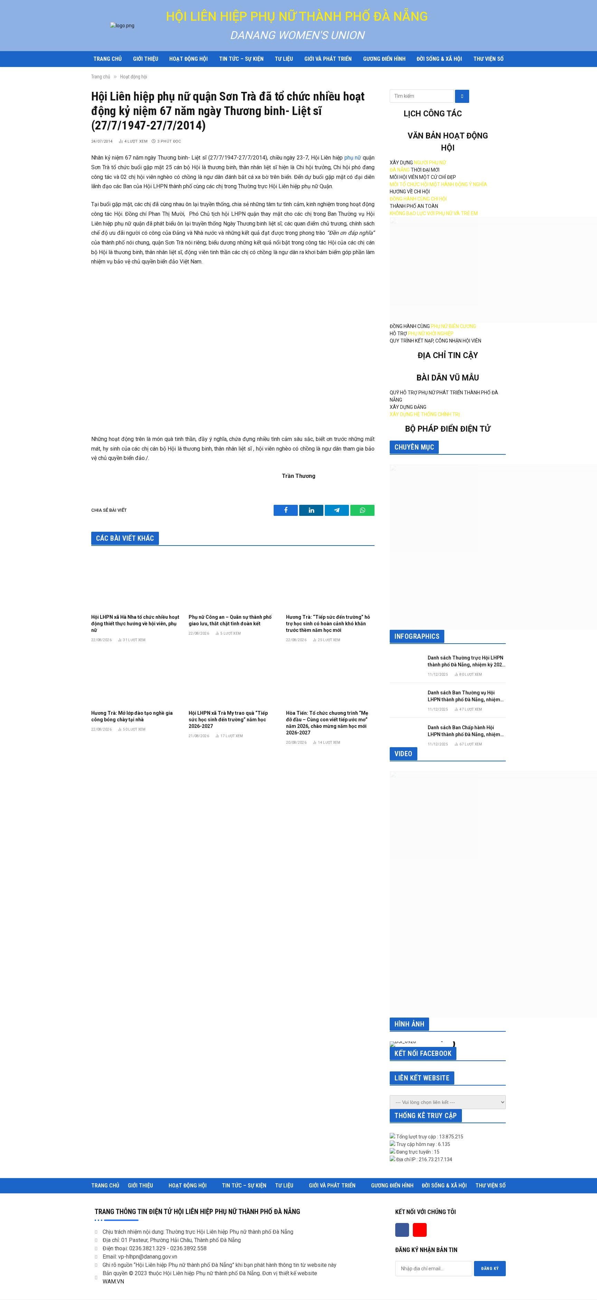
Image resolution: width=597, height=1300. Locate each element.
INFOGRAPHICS (417, 636)
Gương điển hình (384, 59)
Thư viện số (488, 59)
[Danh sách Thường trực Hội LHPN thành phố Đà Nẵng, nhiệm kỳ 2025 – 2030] (405, 664)
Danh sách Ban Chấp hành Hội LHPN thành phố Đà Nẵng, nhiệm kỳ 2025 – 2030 (464, 731)
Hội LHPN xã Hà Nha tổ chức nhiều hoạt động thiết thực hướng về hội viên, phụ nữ (135, 623)
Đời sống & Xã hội (439, 59)
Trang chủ (107, 59)
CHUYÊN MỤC (414, 447)
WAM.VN (113, 1281)
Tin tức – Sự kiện (241, 59)
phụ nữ (352, 157)
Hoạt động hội (188, 59)
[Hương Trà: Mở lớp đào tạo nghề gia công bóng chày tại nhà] (135, 678)
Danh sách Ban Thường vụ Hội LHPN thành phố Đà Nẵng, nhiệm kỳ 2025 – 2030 (464, 696)
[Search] (462, 96)
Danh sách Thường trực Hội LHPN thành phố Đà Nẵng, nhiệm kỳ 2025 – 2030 (466, 661)
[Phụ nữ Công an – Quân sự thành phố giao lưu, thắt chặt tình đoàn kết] (233, 582)
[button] (396, 1044)
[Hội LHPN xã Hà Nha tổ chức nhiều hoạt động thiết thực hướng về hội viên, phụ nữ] (135, 582)
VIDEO (404, 754)
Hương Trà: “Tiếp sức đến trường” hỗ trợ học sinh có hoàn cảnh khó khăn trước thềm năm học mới (328, 623)
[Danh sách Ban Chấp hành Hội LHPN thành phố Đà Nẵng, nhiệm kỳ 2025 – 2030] (405, 733)
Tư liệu (284, 59)
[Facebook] (402, 1230)
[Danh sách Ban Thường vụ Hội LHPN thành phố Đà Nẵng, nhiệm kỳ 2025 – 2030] (405, 699)
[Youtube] (420, 1230)
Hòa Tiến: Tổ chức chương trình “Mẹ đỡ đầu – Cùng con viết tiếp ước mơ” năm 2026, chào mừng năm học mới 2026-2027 (327, 722)
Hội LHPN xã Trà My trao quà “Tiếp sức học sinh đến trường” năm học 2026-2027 (228, 719)
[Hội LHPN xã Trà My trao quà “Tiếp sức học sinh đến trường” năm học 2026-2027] (233, 678)
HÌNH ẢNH (409, 1024)
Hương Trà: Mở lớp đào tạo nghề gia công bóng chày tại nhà (132, 716)
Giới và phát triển (328, 59)
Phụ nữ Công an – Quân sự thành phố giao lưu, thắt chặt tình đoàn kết (230, 620)
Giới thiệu (145, 59)
